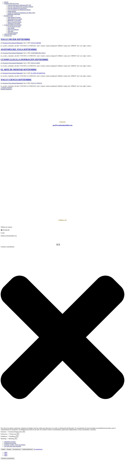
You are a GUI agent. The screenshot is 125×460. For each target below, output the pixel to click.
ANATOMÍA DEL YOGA (38, 53)
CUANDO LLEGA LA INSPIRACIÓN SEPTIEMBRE (24, 59)
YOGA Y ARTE (35, 63)
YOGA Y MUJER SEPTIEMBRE (15, 39)
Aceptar (3, 449)
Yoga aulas (10, 31)
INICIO (6, 2)
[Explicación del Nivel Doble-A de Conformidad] (65, 244)
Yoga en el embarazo (13, 29)
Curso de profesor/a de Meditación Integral (18, 9)
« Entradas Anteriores (6, 87)
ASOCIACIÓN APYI (10, 34)
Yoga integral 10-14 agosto (14, 19)
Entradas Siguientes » (6, 89)
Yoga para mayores (12, 32)
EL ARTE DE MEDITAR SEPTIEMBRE (19, 69)
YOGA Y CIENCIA (36, 83)
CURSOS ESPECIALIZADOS (12, 25)
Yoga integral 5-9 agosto (14, 17)
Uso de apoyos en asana (13, 26)
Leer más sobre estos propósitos (12, 446)
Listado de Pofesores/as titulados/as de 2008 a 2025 (21, 12)
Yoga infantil (10, 28)
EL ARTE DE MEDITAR (38, 73)
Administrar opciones (10, 441)
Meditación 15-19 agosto (14, 20)
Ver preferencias (17, 449)
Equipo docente (11, 11)
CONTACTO (8, 35)
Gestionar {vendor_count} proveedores (14, 444)
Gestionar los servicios (10, 443)
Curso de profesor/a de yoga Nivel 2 (17, 8)
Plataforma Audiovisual (13, 14)
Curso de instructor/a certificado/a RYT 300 (19, 5)
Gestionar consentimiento (7, 458)
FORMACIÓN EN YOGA (11, 3)
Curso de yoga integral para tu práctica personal (20, 6)
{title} (5, 452)
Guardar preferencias (27, 449)
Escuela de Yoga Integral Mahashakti (13, 43)
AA (58, 244)
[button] (62, 337)
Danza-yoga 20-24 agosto (14, 22)
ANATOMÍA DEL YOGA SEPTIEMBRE (19, 49)
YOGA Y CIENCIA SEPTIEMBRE (16, 80)
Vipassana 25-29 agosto (13, 23)
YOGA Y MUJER (36, 43)
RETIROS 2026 (8, 16)
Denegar (9, 449)
